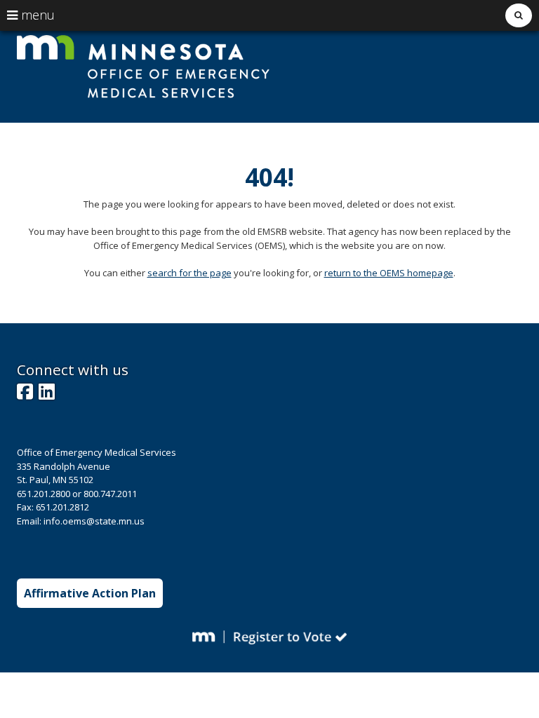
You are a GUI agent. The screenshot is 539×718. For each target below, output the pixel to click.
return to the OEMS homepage (388, 272)
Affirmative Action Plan (90, 593)
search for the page (189, 272)
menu (36, 14)
